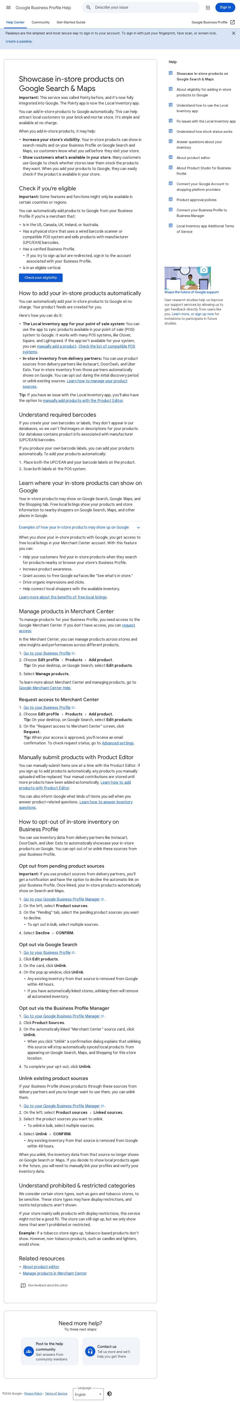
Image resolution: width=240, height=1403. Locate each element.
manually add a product (57, 346)
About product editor (41, 1267)
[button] (8, 7)
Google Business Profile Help (43, 7)
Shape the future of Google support (192, 292)
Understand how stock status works (204, 132)
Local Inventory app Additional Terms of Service (205, 229)
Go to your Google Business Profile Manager (62, 899)
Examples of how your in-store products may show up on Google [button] (74, 527)
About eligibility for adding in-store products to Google (204, 92)
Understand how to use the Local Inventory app (202, 108)
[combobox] (147, 7)
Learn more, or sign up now (193, 314)
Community (41, 22)
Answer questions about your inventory (199, 145)
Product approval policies (196, 200)
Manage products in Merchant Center (55, 1273)
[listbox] (88, 1394)
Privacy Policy (33, 1393)
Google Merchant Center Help (44, 688)
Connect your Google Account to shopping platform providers (203, 187)
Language (84, 1388)
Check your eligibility (41, 278)
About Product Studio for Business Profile (204, 171)
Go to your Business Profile (47, 653)
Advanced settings (118, 743)
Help (173, 62)
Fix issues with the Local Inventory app (206, 121)
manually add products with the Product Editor (83, 400)
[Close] (233, 34)
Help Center (15, 22)
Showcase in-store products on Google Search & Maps (202, 76)
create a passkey (19, 41)
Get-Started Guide (71, 22)
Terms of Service (56, 1393)
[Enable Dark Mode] (109, 1393)
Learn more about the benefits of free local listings (63, 597)
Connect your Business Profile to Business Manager (202, 213)
